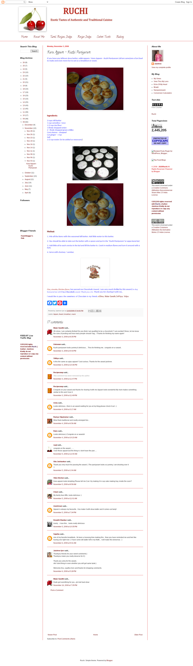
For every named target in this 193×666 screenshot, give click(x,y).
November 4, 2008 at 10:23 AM (65, 438)
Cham (55, 492)
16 (24, 96)
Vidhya (56, 358)
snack (73, 314)
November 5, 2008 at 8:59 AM (64, 484)
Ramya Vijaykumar (61, 417)
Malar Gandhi (58, 328)
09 (24, 119)
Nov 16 (30, 144)
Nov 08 (30, 154)
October (28, 173)
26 (24, 62)
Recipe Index (84, 37)
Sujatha (56, 534)
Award (61, 314)
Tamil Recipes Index (61, 37)
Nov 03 (30, 161)
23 (24, 72)
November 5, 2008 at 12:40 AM (65, 454)
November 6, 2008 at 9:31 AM (64, 543)
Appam (55, 314)
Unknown (57, 344)
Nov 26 (30, 134)
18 (24, 89)
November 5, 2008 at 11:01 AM (65, 498)
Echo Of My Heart (160, 84)
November (29, 128)
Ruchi (34, 347)
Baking (120, 37)
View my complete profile (161, 67)
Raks (55, 431)
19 (24, 86)
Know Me (38, 37)
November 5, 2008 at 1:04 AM (64, 470)
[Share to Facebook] (97, 310)
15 (24, 99)
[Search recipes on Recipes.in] (159, 160)
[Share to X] (94, 310)
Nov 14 (30, 148)
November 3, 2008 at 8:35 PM (64, 337)
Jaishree (157, 64)
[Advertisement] (95, 612)
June (27, 186)
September (29, 176)
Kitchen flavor (64, 289)
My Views (157, 79)
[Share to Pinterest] (100, 310)
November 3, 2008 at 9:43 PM (64, 351)
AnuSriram (57, 506)
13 (24, 105)
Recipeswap (58, 373)
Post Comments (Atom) (66, 639)
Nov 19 (30, 141)
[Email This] (89, 310)
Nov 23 (30, 138)
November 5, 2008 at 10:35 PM (65, 527)
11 (24, 112)
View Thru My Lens (161, 81)
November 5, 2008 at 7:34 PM (64, 512)
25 (24, 66)
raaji (55, 445)
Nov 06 (30, 157)
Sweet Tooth (103, 37)
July (26, 183)
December (29, 125)
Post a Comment (57, 590)
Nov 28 (30, 131)
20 (24, 82)
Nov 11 (30, 151)
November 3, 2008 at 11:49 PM (65, 395)
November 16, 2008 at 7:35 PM (65, 585)
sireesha (54, 289)
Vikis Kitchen (58, 478)
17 (24, 92)
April (27, 193)
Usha (55, 403)
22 (24, 76)
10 (24, 115)
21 (24, 79)
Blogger (109, 660)
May (26, 189)
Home (24, 37)
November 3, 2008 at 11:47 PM (65, 379)
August (28, 179)
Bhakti (156, 87)
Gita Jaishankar (59, 462)
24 (24, 69)
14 (24, 102)
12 (24, 109)
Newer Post (52, 635)
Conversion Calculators (163, 93)
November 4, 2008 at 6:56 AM (64, 423)
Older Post (138, 635)
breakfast (67, 314)
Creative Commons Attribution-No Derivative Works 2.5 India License (161, 229)
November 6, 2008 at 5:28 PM (64, 571)
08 (24, 122)
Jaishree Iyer (58, 551)
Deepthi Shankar (60, 520)
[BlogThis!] (92, 310)
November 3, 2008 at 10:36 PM (65, 365)
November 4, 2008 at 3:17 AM (64, 409)
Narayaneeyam (160, 90)
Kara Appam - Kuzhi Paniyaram (31, 166)
